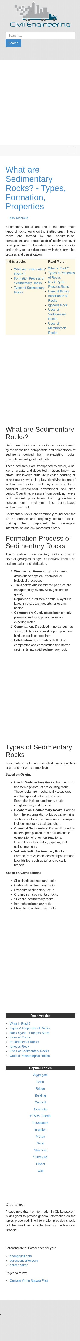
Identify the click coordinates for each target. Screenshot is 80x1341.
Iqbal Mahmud (18, 217)
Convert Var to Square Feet (29, 1280)
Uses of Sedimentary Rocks (57, 314)
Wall (40, 1171)
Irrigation (40, 1129)
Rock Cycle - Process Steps (30, 1033)
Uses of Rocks (58, 291)
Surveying (40, 1157)
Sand (40, 1143)
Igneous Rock (58, 305)
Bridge (40, 1088)
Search (13, 43)
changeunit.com (21, 1256)
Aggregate (40, 1075)
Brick (40, 1082)
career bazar (19, 1265)
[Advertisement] (40, 102)
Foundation (40, 1123)
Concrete (40, 1109)
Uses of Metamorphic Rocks (57, 328)
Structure (40, 1150)
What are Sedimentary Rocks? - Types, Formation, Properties (36, 188)
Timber (40, 1164)
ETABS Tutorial (40, 1116)
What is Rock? (58, 268)
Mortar (40, 1136)
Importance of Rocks (24, 1042)
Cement (40, 1102)
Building (40, 1095)
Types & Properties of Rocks (30, 1028)
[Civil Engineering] (40, 14)
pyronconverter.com (24, 1260)
